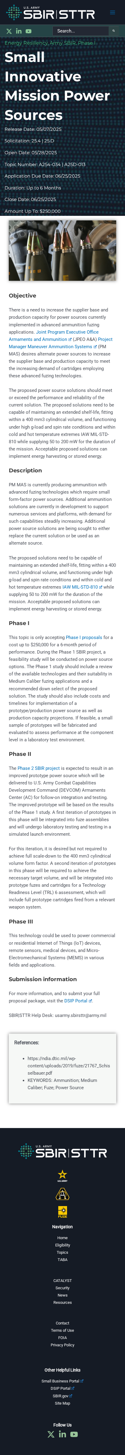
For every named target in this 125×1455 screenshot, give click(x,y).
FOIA (62, 1337)
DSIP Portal (75, 1001)
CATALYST (62, 1280)
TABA (62, 1259)
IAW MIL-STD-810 (80, 587)
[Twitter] (9, 31)
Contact (62, 1323)
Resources (62, 1302)
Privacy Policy (62, 1345)
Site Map (62, 1403)
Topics (62, 1252)
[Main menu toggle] (112, 12)
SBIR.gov (60, 1396)
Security (62, 1288)
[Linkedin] (19, 31)
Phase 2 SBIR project (39, 768)
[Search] (114, 31)
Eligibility (62, 1245)
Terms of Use (62, 1330)
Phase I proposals (84, 637)
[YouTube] (28, 31)
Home (62, 1238)
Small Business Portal (60, 1381)
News (63, 1295)
